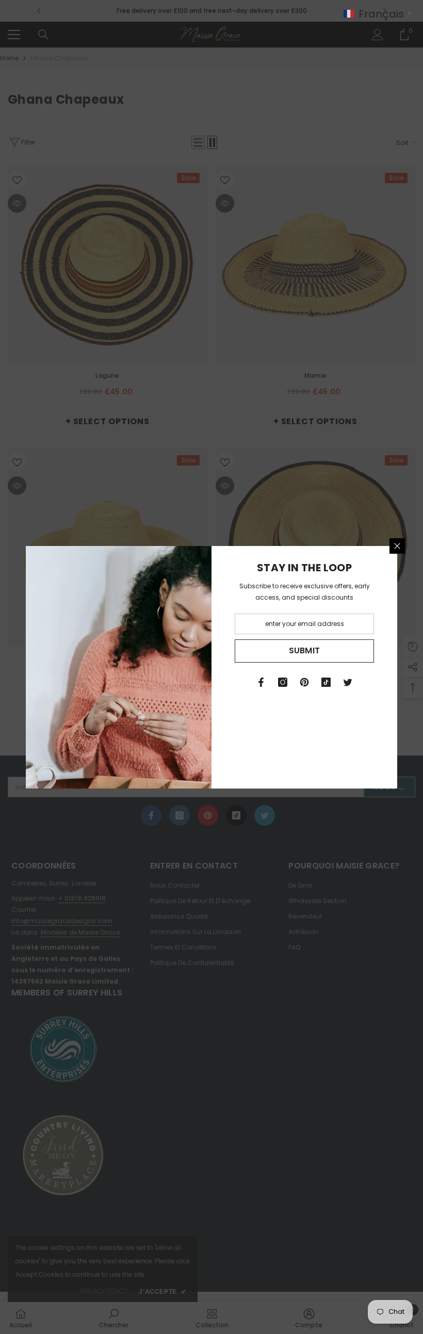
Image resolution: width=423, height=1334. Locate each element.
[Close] (397, 546)
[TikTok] (326, 682)
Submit (304, 650)
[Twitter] (348, 682)
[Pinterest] (304, 682)
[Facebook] (261, 682)
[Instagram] (283, 682)
